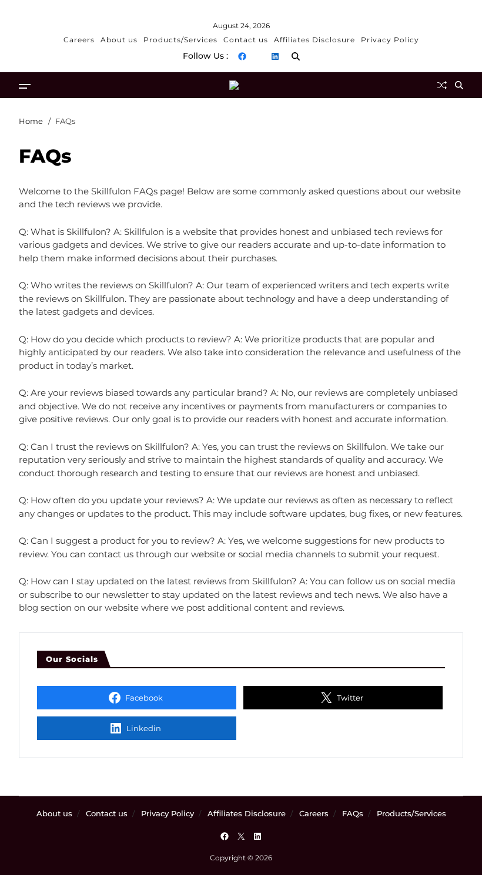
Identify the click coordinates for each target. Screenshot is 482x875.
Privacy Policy (390, 39)
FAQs (352, 813)
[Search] (296, 56)
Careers (79, 39)
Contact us (245, 39)
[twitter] (258, 56)
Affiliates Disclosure (314, 39)
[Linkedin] (275, 56)
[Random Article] (442, 85)
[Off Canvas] (25, 86)
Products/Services (180, 39)
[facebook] (242, 56)
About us (119, 39)
